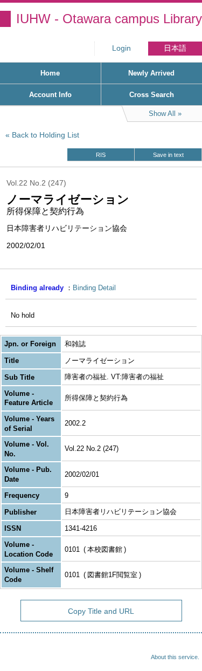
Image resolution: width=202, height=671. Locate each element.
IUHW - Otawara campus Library (109, 18)
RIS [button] (101, 155)
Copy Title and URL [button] (101, 611)
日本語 (175, 48)
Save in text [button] (168, 155)
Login (121, 48)
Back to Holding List (45, 135)
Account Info (50, 95)
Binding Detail (94, 288)
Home (50, 73)
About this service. (175, 657)
